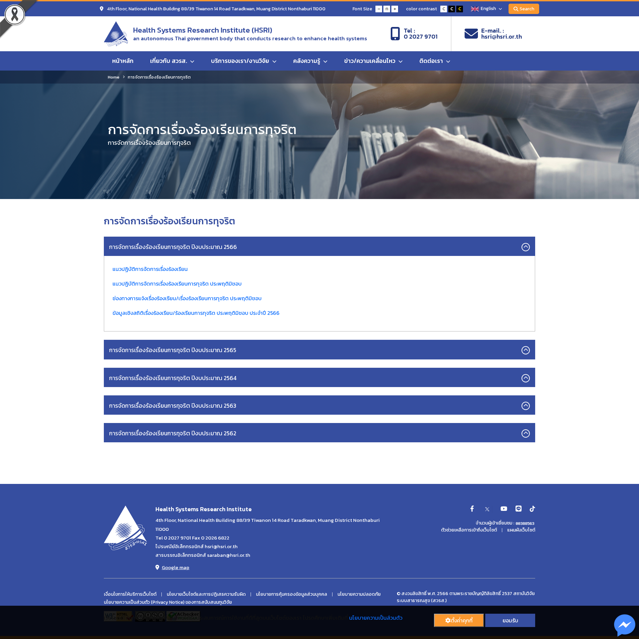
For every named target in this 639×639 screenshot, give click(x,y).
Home (113, 77)
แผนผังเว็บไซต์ (521, 530)
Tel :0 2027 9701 (421, 33)
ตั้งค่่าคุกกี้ (462, 620)
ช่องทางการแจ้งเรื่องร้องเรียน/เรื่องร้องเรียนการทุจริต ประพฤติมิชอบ (187, 298)
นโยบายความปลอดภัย (359, 594)
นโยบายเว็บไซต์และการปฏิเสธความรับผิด (206, 594)
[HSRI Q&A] (624, 626)
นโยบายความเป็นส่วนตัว (375, 618)
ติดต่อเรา (431, 60)
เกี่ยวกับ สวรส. (169, 60)
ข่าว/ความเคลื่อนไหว (370, 60)
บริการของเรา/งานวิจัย (241, 60)
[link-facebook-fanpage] (472, 509)
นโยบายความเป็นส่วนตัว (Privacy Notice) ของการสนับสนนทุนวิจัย (168, 602)
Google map (175, 567)
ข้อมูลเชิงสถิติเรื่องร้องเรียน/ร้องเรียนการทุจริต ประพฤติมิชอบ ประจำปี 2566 (196, 313)
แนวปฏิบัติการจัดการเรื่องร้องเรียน (150, 269)
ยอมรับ (510, 620)
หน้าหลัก (122, 60)
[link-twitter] (487, 509)
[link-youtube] (504, 509)
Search (527, 8)
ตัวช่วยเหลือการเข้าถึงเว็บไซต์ (469, 530)
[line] (519, 509)
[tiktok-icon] (532, 509)
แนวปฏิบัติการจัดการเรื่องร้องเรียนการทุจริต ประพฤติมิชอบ (177, 284)
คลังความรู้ (307, 60)
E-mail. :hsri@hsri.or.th (501, 33)
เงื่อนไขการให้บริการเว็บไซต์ (130, 594)
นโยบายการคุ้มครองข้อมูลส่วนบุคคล (291, 594)
